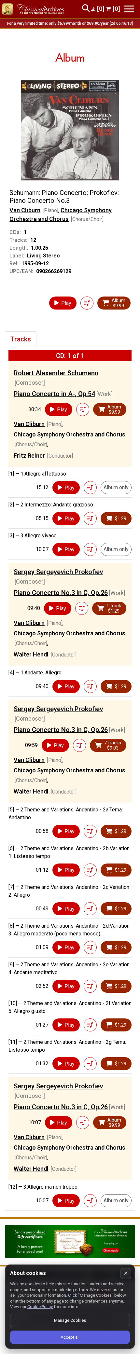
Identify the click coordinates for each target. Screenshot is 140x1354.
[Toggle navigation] (129, 9)
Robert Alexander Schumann (56, 373)
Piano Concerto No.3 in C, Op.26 (61, 593)
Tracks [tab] (20, 339)
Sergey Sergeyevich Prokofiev (58, 572)
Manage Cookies (70, 1320)
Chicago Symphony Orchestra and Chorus (69, 434)
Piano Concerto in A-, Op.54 (54, 394)
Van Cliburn (24, 210)
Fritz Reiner (29, 455)
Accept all (70, 1337)
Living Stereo (43, 256)
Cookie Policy (40, 1306)
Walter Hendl (31, 654)
